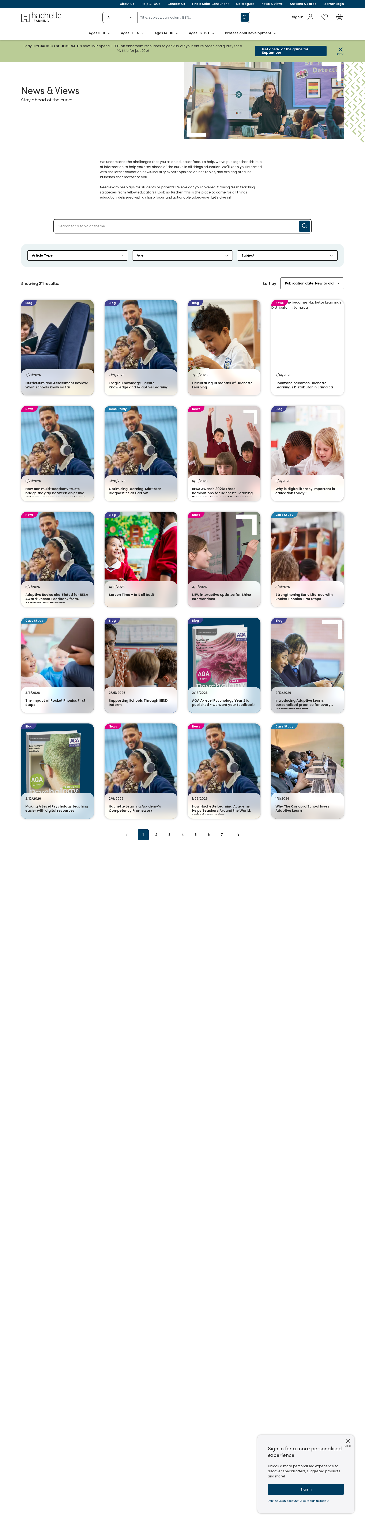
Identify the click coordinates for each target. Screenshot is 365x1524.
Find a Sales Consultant (210, 3)
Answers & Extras (303, 3)
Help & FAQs (151, 3)
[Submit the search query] (304, 226)
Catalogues (245, 3)
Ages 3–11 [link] (97, 33)
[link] (302, 17)
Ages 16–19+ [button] (199, 33)
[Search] (245, 17)
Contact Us (176, 3)
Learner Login (333, 3)
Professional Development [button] (248, 33)
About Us (127, 3)
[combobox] (120, 17)
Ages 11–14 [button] (130, 33)
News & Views (272, 3)
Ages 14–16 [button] (163, 33)
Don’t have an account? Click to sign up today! (298, 1501)
